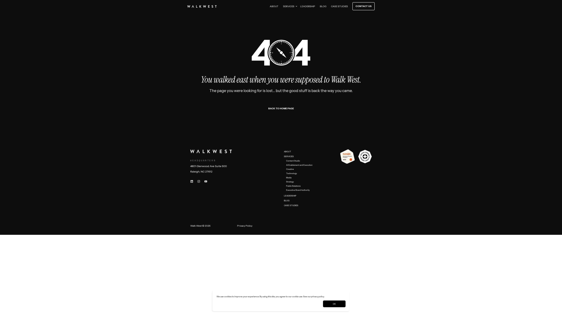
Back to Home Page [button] (281, 108)
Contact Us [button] (363, 6)
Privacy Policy (244, 225)
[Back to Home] (202, 6)
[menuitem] (296, 6)
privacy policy (317, 296)
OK (334, 304)
